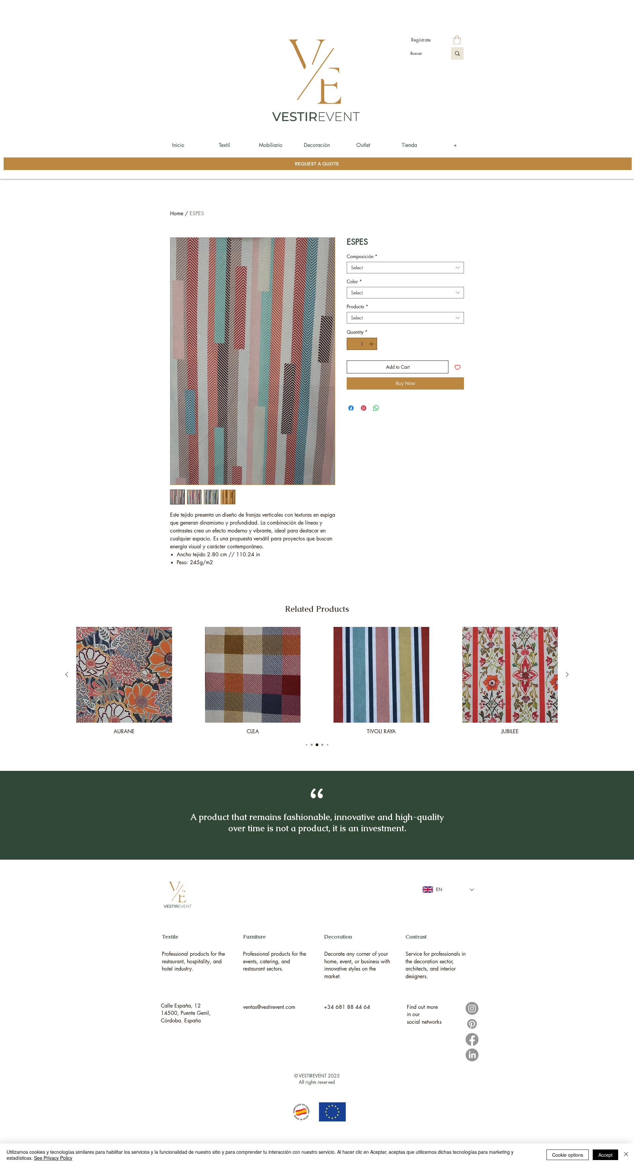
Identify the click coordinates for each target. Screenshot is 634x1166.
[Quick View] (124, 675)
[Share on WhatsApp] (376, 408)
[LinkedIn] (472, 1054)
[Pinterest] (472, 1023)
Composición (362, 256)
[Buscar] (457, 53)
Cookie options (567, 1154)
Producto (357, 306)
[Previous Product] (67, 674)
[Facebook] (472, 1039)
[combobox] (405, 267)
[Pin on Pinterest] (364, 408)
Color (354, 281)
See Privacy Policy (53, 1157)
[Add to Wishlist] (457, 366)
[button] (457, 40)
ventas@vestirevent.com (269, 1007)
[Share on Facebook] (351, 408)
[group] (317, 681)
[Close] (626, 1155)
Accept (605, 1154)
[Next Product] (567, 674)
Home (176, 213)
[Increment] (372, 344)
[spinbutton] (362, 344)
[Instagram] (472, 1008)
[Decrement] (352, 344)
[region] (195, 946)
